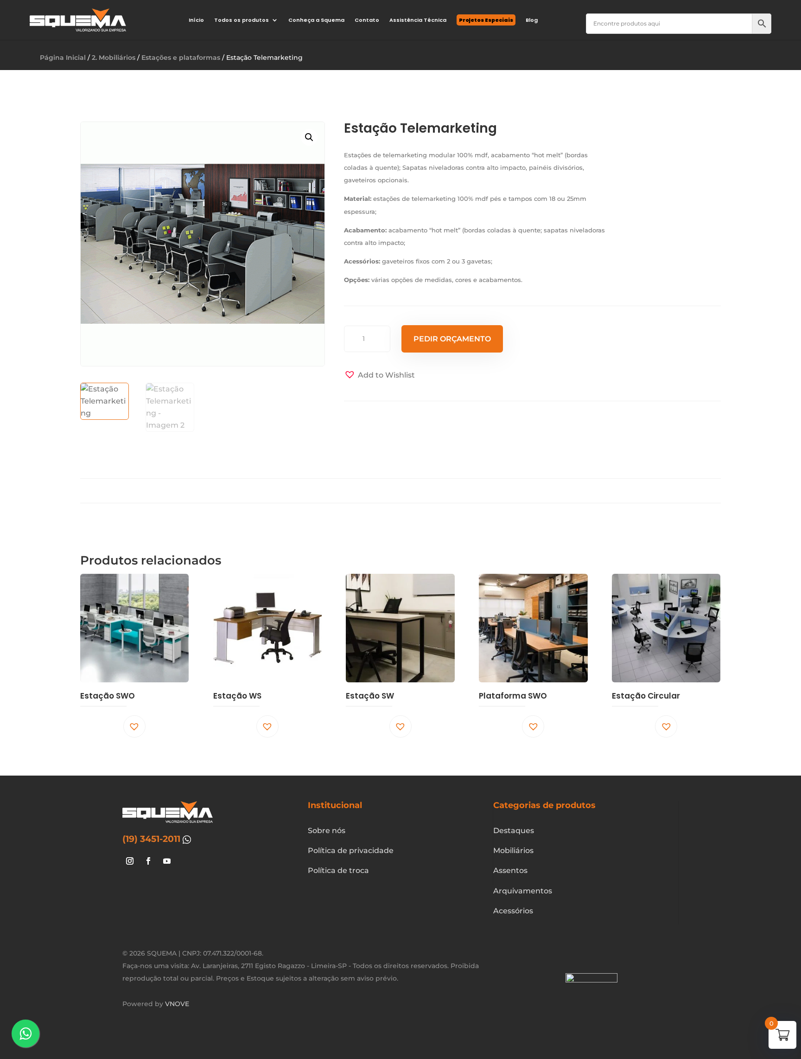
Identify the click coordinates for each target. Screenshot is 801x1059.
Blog (532, 20)
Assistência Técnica (417, 20)
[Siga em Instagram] (129, 861)
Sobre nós (326, 830)
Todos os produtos (241, 20)
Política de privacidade (351, 850)
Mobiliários (513, 850)
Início (196, 20)
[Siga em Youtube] (166, 861)
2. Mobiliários (113, 57)
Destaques (513, 830)
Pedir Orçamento (452, 338)
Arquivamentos (522, 890)
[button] (309, 137)
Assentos (510, 870)
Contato (367, 20)
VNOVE (177, 1004)
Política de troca (338, 870)
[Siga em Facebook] (148, 861)
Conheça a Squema (316, 20)
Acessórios (513, 910)
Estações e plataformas (180, 57)
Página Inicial (63, 57)
